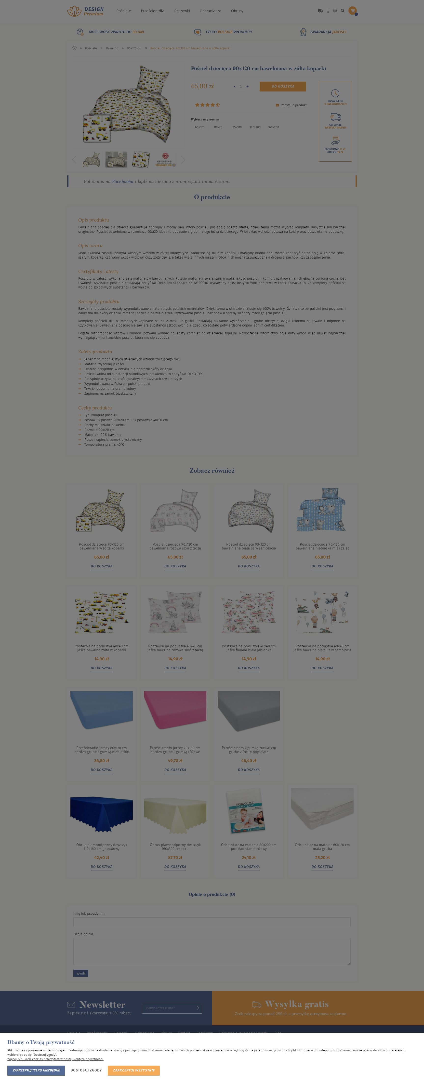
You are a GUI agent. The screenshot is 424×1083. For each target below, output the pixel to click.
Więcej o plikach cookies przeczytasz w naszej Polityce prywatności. (55, 1059)
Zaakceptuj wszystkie (134, 1070)
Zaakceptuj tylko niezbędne (36, 1070)
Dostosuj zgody (86, 1070)
